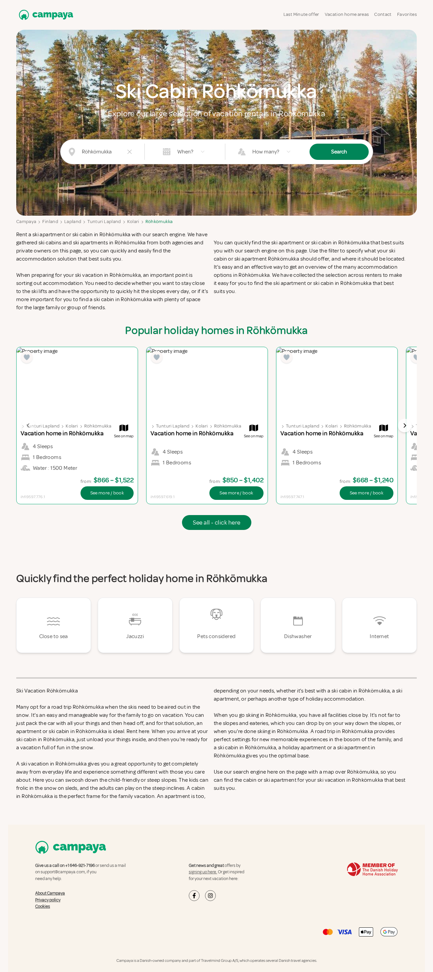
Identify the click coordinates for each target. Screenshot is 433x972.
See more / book (107, 493)
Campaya (26, 221)
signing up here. (203, 872)
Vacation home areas (347, 14)
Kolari (133, 221)
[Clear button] (129, 151)
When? (185, 151)
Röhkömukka (159, 221)
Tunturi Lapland (104, 221)
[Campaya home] (44, 14)
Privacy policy (48, 900)
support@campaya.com (63, 872)
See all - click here (217, 522)
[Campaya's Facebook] (194, 895)
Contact (382, 14)
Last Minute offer (301, 14)
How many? (265, 151)
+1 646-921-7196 (80, 865)
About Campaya (50, 893)
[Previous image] (28, 425)
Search (339, 151)
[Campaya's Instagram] (210, 895)
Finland (50, 221)
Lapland (72, 221)
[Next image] (404, 425)
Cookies (42, 906)
